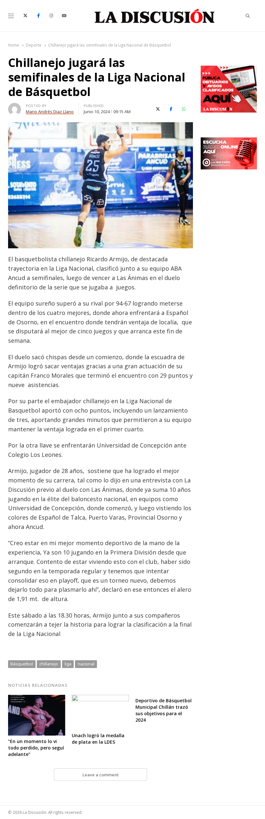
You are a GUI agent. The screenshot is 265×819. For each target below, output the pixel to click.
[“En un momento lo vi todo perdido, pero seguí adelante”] (36, 699)
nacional (86, 664)
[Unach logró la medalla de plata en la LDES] (100, 699)
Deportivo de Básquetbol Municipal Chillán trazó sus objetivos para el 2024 (163, 710)
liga (68, 664)
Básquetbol (21, 664)
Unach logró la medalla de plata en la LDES (98, 738)
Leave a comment (100, 775)
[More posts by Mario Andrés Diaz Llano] (14, 107)
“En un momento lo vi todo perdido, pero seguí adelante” (36, 747)
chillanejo (48, 664)
